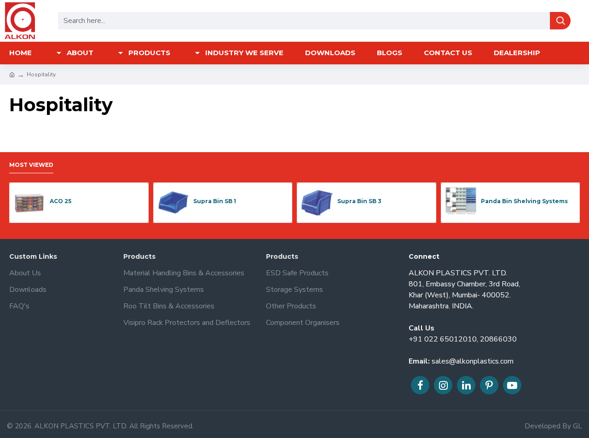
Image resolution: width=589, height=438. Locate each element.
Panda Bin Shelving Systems (524, 201)
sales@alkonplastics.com (473, 361)
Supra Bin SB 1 (214, 201)
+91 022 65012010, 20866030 (463, 339)
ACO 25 (60, 201)
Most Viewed (31, 164)
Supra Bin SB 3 (359, 201)
